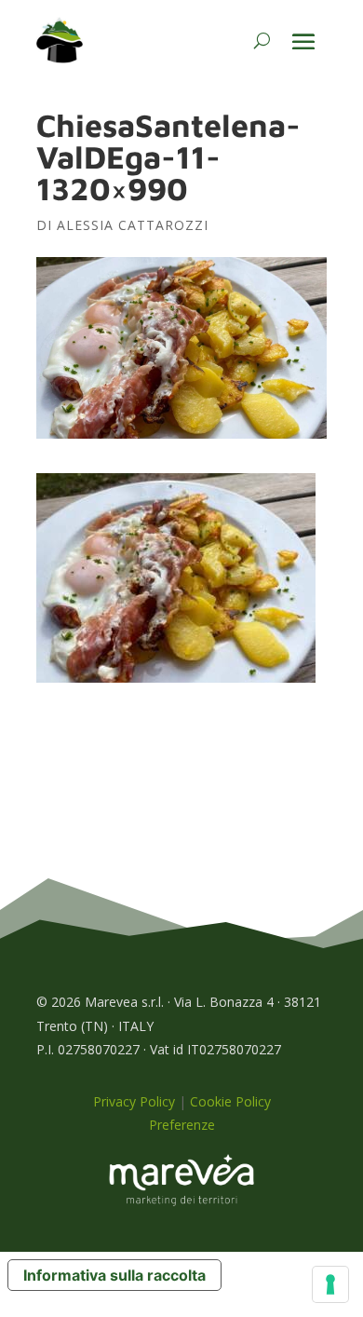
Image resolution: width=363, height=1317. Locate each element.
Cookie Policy (230, 1101)
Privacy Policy (134, 1101)
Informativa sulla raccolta (114, 1275)
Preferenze (182, 1125)
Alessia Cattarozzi (132, 225)
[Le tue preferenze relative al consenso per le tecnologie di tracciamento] (330, 1284)
